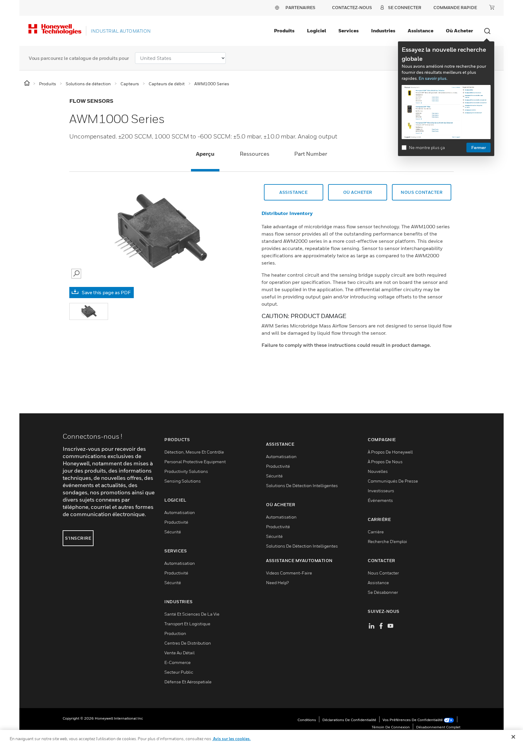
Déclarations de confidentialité (349, 719)
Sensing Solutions (182, 480)
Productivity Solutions (186, 471)
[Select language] (277, 7)
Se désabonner (383, 592)
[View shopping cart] (492, 7)
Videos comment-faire (289, 572)
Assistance (420, 31)
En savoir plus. (433, 78)
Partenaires (300, 7)
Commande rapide (455, 7)
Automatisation (179, 512)
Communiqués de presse (393, 480)
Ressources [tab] (254, 154)
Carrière (376, 531)
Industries (383, 31)
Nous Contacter (421, 192)
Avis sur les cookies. (231, 738)
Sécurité (172, 531)
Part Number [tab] (310, 154)
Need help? (277, 582)
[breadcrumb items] (27, 83)
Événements (380, 500)
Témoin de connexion (391, 727)
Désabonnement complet (438, 727)
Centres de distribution (187, 643)
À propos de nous (385, 461)
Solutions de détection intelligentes (302, 485)
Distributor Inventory (287, 213)
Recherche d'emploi (387, 541)
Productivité (176, 522)
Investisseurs (381, 490)
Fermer (478, 147)
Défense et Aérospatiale (188, 681)
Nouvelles (378, 471)
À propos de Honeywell (390, 451)
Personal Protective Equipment (195, 461)
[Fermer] (513, 736)
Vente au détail (179, 652)
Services (348, 31)
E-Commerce (177, 662)
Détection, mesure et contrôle (194, 451)
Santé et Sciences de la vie (191, 613)
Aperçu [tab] (205, 154)
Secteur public (178, 672)
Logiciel (316, 31)
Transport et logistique (187, 623)
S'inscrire (78, 538)
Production (175, 633)
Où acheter (459, 31)
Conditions (307, 719)
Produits (284, 31)
